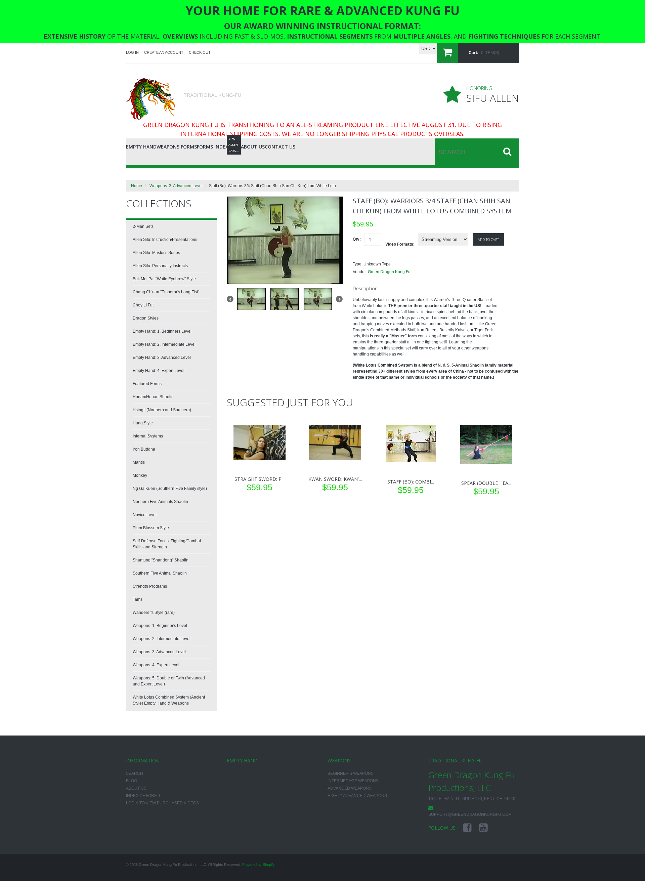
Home (136, 185)
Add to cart (488, 239)
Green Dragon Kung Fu (389, 271)
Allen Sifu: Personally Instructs (160, 265)
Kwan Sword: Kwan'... (335, 479)
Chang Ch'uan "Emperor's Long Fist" (166, 292)
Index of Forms (143, 795)
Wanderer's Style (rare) (154, 612)
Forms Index (212, 146)
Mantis (139, 462)
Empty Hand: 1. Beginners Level (162, 331)
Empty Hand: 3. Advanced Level (162, 357)
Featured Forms (147, 383)
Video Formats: (400, 244)
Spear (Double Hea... (486, 483)
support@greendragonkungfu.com (470, 814)
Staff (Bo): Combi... (410, 481)
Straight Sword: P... (259, 479)
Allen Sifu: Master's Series (156, 252)
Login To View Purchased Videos (162, 803)
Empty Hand (141, 146)
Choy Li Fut (143, 305)
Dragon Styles (146, 318)
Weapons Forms (177, 146)
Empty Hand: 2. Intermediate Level (164, 344)
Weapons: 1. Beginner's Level (160, 625)
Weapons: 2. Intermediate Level (161, 638)
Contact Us (280, 146)
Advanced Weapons (350, 788)
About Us (253, 146)
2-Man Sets (143, 226)
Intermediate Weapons (353, 781)
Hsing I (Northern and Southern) (162, 410)
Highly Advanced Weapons (357, 795)
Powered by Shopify (258, 865)
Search (134, 773)
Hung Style (143, 423)
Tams (137, 599)
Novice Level (145, 514)
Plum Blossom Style (151, 528)
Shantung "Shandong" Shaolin (160, 560)
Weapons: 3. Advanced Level (176, 185)
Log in (132, 52)
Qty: (357, 239)
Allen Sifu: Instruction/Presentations (165, 239)
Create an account (163, 52)
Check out (200, 52)
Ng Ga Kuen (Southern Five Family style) (170, 488)
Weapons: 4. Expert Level (156, 665)
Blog (234, 145)
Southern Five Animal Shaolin (160, 573)
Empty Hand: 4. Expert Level (158, 370)
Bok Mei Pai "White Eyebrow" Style (164, 279)
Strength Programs (150, 586)
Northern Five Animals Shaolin (160, 501)
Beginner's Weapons (351, 773)
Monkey (140, 475)
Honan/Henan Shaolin (153, 396)
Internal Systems (148, 436)
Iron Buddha (144, 449)
